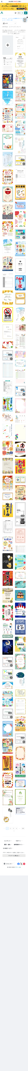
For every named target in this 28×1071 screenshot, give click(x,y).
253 (23, 828)
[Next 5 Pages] (19, 828)
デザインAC (18, 867)
